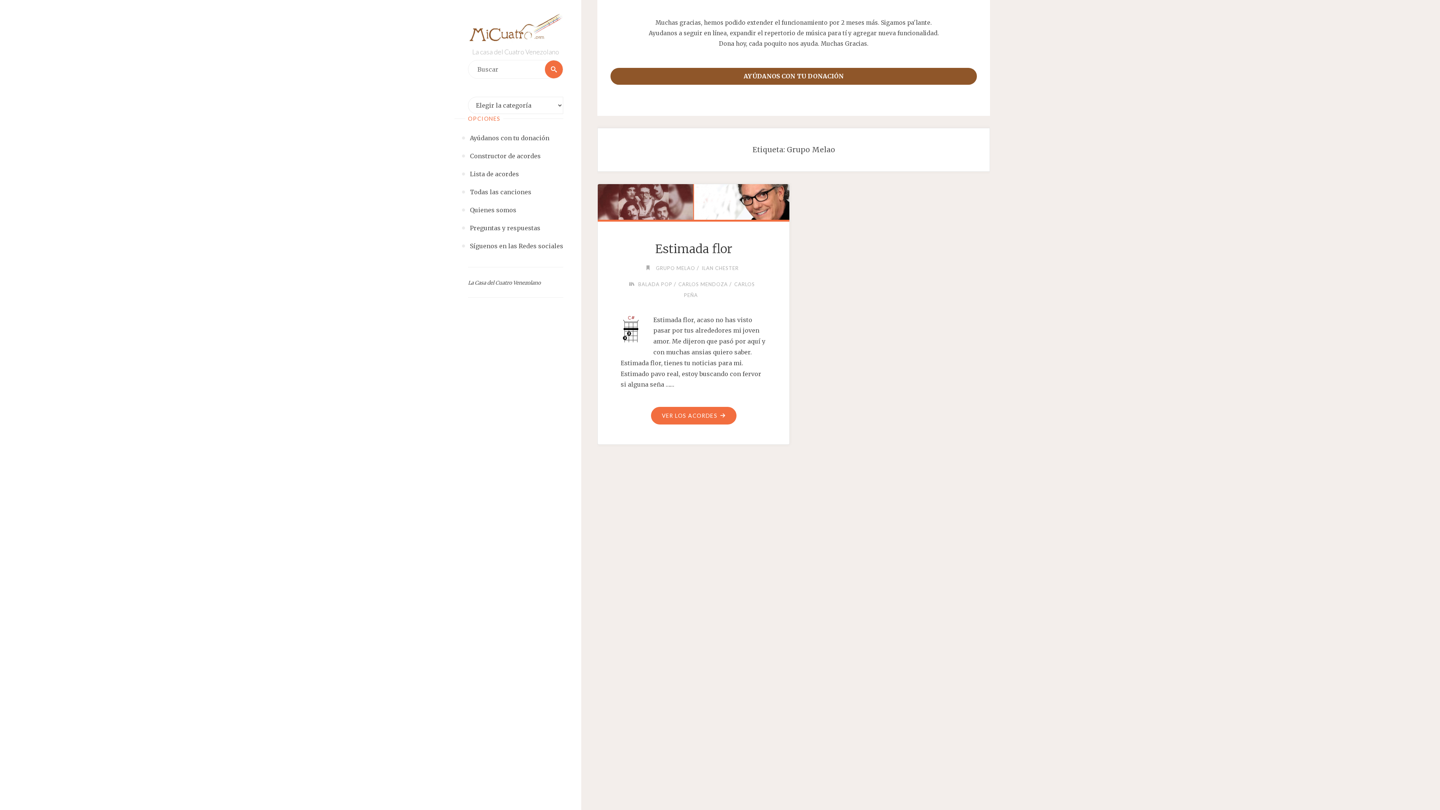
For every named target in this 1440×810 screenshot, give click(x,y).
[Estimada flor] (693, 200)
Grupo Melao (675, 268)
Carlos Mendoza (703, 284)
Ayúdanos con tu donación (794, 76)
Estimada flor (693, 249)
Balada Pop (655, 284)
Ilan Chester (720, 268)
